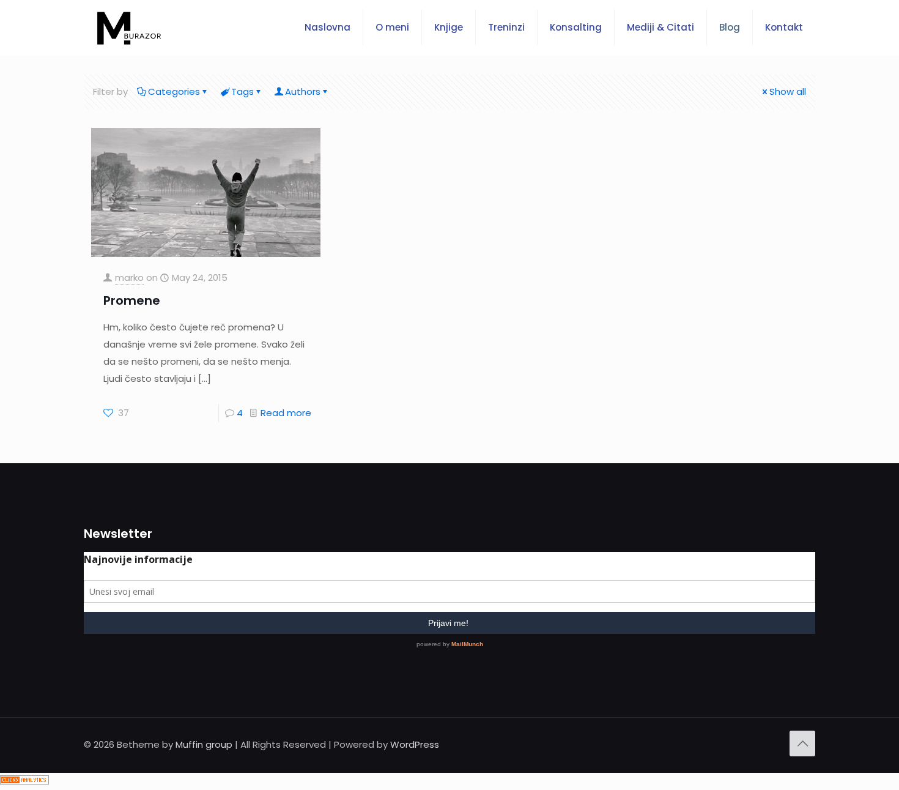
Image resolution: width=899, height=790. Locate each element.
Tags (242, 91)
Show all (787, 91)
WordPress (414, 744)
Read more (286, 412)
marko (129, 277)
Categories (174, 91)
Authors (302, 91)
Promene (131, 300)
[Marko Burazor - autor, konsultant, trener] (129, 27)
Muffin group (204, 744)
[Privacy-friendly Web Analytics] (24, 781)
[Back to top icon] (802, 743)
